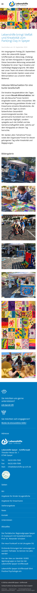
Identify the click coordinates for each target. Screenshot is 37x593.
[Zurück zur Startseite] (18, 4)
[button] (2, 4)
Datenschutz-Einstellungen (26, 590)
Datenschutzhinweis (8, 590)
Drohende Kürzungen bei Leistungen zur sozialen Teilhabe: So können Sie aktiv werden (18, 551)
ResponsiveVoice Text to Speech (23, 586)
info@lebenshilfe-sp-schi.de (19, 467)
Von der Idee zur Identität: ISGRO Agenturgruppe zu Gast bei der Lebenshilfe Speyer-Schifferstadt (15, 561)
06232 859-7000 (14, 460)
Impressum (12, 589)
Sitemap (4, 589)
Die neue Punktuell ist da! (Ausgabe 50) (17, 543)
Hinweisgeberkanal (24, 589)
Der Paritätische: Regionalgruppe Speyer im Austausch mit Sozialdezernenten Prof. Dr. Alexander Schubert (18, 536)
